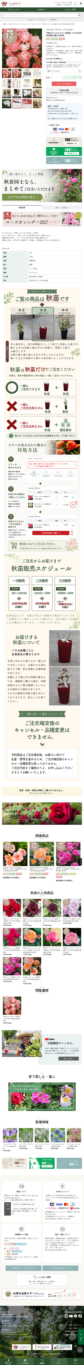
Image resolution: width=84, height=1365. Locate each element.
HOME (4, 24)
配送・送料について (75, 1325)
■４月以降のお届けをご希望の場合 (57, 62)
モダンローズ (16, 24)
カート (81, 5)
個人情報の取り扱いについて (72, 1334)
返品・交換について (75, 1328)
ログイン (75, 5)
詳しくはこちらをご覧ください (56, 1250)
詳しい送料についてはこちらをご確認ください (63, 118)
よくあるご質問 (70, 9)
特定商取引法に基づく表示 (73, 1331)
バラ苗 (9, 24)
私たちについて (14, 9)
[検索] (79, 15)
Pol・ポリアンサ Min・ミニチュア (31, 24)
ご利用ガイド (42, 9)
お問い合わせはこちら (9, 1332)
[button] (80, 861)
